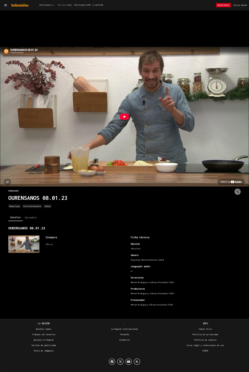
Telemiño (124, 334)
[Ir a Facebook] (112, 362)
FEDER (205, 350)
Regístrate (223, 5)
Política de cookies (205, 340)
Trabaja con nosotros (43, 334)
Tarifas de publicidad (43, 345)
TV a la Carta (65, 5)
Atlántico (124, 340)
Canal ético (205, 329)
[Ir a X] (120, 362)
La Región (97, 5)
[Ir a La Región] (23, 5)
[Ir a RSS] (137, 362)
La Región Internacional (124, 329)
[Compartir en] (237, 192)
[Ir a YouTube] (129, 362)
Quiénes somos (43, 329)
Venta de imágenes (44, 350)
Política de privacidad (205, 334)
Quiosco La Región (44, 340)
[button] (6, 5)
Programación (82, 5)
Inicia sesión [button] (240, 5)
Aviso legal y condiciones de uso (205, 345)
